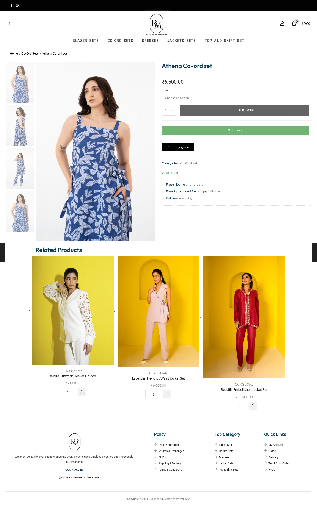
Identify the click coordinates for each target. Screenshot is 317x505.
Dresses (150, 41)
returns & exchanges (171, 451)
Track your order (168, 444)
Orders (272, 451)
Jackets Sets (181, 41)
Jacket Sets (226, 463)
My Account (275, 444)
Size (165, 90)
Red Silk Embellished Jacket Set (244, 389)
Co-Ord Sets (120, 41)
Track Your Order (278, 463)
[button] (8, 23)
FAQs (271, 469)
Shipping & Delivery (170, 463)
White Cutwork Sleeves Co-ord (73, 376)
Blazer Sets (86, 41)
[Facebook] (12, 5)
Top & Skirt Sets (228, 469)
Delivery (273, 457)
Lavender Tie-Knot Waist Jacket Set (158, 378)
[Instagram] (17, 5)
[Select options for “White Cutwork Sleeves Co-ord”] (82, 392)
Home (14, 53)
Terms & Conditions (170, 469)
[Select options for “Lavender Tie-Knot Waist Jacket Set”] (167, 394)
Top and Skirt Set (224, 41)
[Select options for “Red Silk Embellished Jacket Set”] (253, 406)
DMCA (162, 457)
